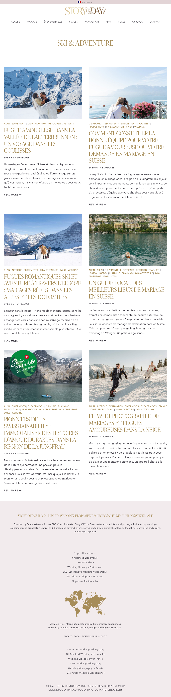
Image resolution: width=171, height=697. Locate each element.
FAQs (77, 636)
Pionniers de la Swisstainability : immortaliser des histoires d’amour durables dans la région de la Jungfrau (41, 432)
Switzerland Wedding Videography (85, 649)
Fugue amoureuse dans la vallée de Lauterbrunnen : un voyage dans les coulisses (40, 140)
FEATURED (141, 270)
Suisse (121, 22)
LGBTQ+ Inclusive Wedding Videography (85, 572)
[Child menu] (85, 2)
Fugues (73, 22)
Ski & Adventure (57, 123)
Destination (96, 123)
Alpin (7, 123)
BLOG (104, 636)
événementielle (53, 22)
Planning (40, 123)
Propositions (97, 126)
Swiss (71, 123)
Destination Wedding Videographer (85, 673)
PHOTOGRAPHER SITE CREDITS (105, 690)
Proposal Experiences (85, 553)
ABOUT (68, 636)
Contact (155, 22)
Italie (93, 409)
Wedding (139, 126)
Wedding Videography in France (85, 659)
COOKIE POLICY (57, 690)
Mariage (32, 22)
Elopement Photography (85, 581)
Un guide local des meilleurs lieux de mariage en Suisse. (126, 289)
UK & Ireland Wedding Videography (85, 654)
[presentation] (43, 93)
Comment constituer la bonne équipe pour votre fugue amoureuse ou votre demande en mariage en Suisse (126, 146)
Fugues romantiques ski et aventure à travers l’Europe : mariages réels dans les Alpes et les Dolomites (42, 286)
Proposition (91, 22)
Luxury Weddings (85, 562)
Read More (13, 194)
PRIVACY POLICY (77, 690)
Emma (10, 157)
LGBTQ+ (93, 273)
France (163, 406)
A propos (137, 22)
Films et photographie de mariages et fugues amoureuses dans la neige (125, 422)
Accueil (15, 22)
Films (109, 22)
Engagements (129, 123)
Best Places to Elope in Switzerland (85, 576)
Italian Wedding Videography (85, 663)
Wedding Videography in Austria (85, 668)
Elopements (19, 123)
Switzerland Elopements (85, 558)
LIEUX (30, 123)
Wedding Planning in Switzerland (84, 567)
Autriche (17, 270)
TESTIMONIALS (90, 636)
